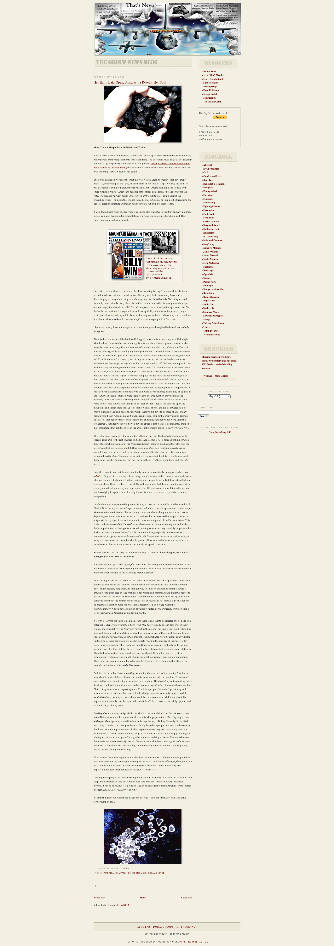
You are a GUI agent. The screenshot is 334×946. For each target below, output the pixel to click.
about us (144, 926)
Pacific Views (209, 281)
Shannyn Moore (211, 312)
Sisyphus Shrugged (213, 315)
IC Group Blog (210, 236)
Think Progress (211, 330)
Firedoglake (209, 210)
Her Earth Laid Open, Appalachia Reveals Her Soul (130, 82)
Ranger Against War (213, 289)
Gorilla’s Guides (211, 221)
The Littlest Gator (212, 101)
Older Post (186, 897)
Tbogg (206, 327)
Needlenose (208, 266)
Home (143, 897)
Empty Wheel (210, 191)
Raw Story (208, 293)
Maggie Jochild (210, 94)
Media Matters (210, 259)
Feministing (209, 202)
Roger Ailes (209, 300)
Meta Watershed (211, 262)
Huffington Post (211, 229)
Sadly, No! (208, 304)
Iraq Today (208, 244)
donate (158, 926)
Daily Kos (208, 180)
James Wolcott (210, 251)
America (109, 873)
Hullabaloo (208, 232)
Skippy (206, 319)
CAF (205, 172)
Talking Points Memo (213, 323)
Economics (139, 873)
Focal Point (208, 217)
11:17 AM (124, 868)
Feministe (208, 198)
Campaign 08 (123, 873)
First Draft (208, 214)
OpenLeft (208, 274)
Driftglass (208, 187)
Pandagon (208, 285)
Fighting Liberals (211, 206)
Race (161, 873)
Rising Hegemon (211, 297)
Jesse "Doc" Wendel (213, 75)
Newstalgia (208, 270)
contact (191, 926)
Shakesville (208, 308)
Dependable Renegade (214, 183)
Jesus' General (210, 255)
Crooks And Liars (212, 176)
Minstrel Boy (209, 97)
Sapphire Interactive (193, 942)
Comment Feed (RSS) (119, 905)
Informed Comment (213, 240)
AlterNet (207, 164)
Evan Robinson (211, 90)
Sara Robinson (210, 82)
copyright (174, 926)
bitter (99, 476)
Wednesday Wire (211, 334)
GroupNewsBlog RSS (219, 432)
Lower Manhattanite (213, 79)
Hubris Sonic (209, 71)
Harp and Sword (211, 225)
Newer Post (99, 897)
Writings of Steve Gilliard (215, 375)
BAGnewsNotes (211, 168)
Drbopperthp (210, 86)
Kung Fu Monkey (212, 247)
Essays (152, 873)
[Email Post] (130, 868)
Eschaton (208, 195)
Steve (204, 360)
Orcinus (207, 278)
